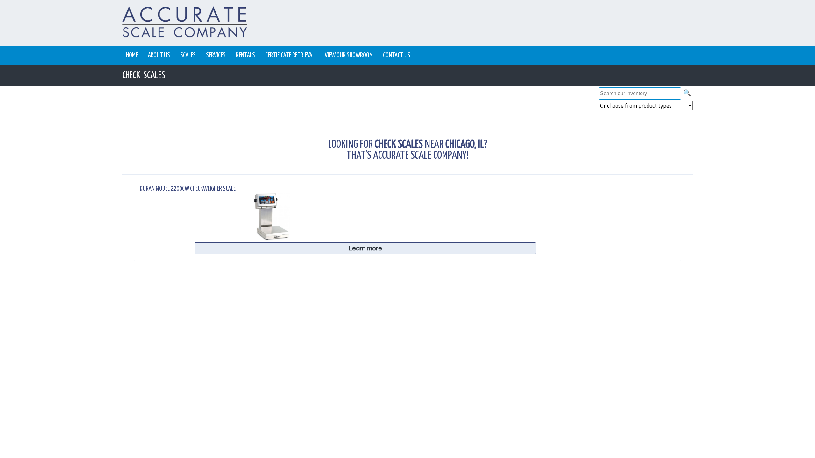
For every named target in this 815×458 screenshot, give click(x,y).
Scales (188, 55)
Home (132, 55)
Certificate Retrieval (290, 55)
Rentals (245, 55)
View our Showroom (349, 55)
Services (216, 55)
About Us (159, 55)
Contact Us (396, 55)
